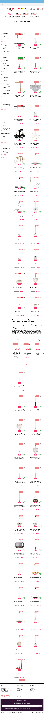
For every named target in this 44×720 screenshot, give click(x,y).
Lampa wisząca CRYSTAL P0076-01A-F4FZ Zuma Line (19, 506)
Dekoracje (36, 17)
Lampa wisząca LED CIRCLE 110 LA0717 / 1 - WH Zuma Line (35, 168)
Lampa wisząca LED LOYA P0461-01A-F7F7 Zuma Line (35, 482)
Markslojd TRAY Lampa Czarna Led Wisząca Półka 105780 (19, 48)
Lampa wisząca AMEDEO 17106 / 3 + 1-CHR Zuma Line (35, 287)
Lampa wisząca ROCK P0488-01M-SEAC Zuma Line (19, 263)
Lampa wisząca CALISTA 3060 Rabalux (19, 120)
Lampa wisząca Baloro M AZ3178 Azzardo (35, 686)
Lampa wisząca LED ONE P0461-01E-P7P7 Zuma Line (35, 554)
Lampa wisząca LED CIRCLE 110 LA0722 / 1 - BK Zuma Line (19, 192)
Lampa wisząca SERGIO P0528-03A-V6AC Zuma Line (19, 649)
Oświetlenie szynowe (9, 17)
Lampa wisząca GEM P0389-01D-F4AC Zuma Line (19, 458)
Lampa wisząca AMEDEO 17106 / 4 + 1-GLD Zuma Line (19, 434)
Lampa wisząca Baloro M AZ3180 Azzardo (19, 686)
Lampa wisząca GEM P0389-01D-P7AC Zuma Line (35, 434)
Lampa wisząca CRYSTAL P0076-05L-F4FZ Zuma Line (19, 554)
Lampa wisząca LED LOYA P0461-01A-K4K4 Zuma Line (19, 482)
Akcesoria (17, 17)
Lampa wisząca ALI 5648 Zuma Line (35, 48)
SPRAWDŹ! (26, 1)
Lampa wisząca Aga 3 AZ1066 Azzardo (19, 673)
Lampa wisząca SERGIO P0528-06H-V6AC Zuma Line (19, 287)
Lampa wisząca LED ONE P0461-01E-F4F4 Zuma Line (19, 578)
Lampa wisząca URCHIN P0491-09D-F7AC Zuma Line (35, 215)
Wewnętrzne (18, 14)
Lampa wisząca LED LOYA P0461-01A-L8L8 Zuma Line (19, 386)
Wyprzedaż (30, 17)
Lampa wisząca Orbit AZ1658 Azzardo (35, 144)
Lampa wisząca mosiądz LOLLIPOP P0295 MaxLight (19, 168)
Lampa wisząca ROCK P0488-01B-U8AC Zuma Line (35, 239)
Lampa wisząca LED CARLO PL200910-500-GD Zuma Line (35, 578)
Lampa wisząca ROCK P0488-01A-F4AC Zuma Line (35, 649)
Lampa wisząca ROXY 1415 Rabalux (38, 353)
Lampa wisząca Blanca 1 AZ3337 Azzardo (19, 711)
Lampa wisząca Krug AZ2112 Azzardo (35, 192)
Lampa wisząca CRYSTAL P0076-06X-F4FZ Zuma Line (35, 506)
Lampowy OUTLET (10, 14)
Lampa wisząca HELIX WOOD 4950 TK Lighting (19, 215)
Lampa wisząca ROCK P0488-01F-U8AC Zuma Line (19, 239)
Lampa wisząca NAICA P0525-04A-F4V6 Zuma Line (19, 530)
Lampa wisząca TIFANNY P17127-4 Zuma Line (35, 530)
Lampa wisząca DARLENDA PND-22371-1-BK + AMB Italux (16, 353)
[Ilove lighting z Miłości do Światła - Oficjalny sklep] (10, 9)
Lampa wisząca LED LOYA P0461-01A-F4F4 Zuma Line (19, 410)
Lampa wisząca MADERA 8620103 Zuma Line (35, 72)
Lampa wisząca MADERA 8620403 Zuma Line (19, 96)
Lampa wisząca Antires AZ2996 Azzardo (35, 662)
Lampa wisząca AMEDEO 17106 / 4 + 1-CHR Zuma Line (35, 458)
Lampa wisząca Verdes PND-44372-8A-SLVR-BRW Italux (35, 96)
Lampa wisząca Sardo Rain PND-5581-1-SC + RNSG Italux (19, 72)
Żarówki (23, 17)
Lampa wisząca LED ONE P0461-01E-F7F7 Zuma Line (19, 601)
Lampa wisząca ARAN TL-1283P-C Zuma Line (35, 263)
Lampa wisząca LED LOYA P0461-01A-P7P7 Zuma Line (35, 410)
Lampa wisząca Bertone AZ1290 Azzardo (35, 699)
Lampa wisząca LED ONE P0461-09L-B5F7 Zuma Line (35, 625)
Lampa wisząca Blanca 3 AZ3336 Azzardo (35, 711)
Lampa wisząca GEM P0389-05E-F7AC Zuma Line (35, 311)
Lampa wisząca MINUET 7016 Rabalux (35, 120)
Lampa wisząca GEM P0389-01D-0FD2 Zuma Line (19, 311)
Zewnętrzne (26, 14)
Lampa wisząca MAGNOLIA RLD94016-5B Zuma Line (19, 144)
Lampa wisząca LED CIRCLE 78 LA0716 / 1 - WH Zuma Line (19, 625)
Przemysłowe (33, 14)
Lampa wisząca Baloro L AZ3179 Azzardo (19, 699)
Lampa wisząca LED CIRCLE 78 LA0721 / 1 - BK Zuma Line (35, 601)
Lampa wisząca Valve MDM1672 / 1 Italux (27, 353)
